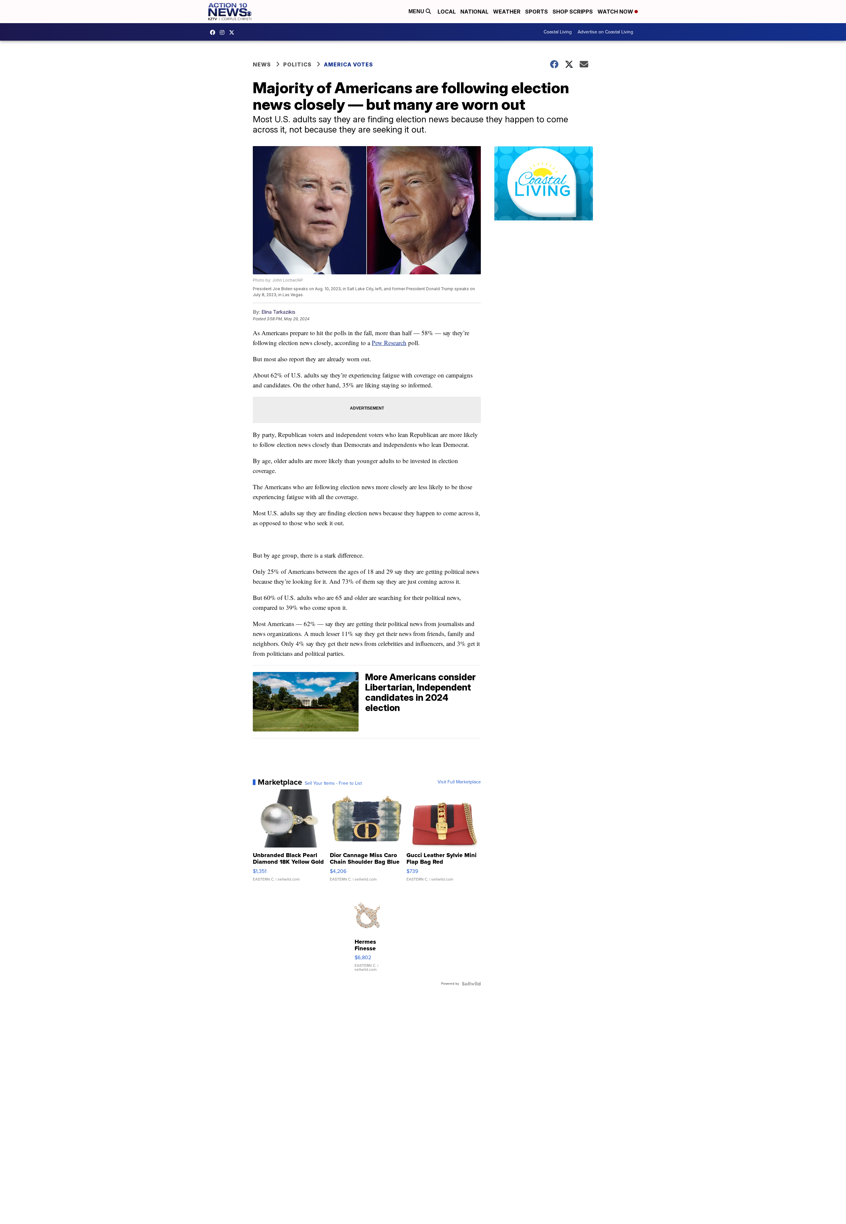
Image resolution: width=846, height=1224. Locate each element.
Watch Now (615, 11)
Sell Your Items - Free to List (333, 783)
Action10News (233, 32)
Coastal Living (558, 31)
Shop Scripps (573, 11)
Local (447, 11)
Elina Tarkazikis (278, 312)
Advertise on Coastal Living (605, 31)
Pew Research (389, 342)
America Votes (348, 64)
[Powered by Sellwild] (471, 983)
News (262, 64)
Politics (297, 64)
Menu (417, 11)
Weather (506, 11)
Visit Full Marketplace (459, 782)
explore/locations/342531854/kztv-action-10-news (224, 32)
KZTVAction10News (214, 32)
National (474, 11)
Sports (536, 11)
